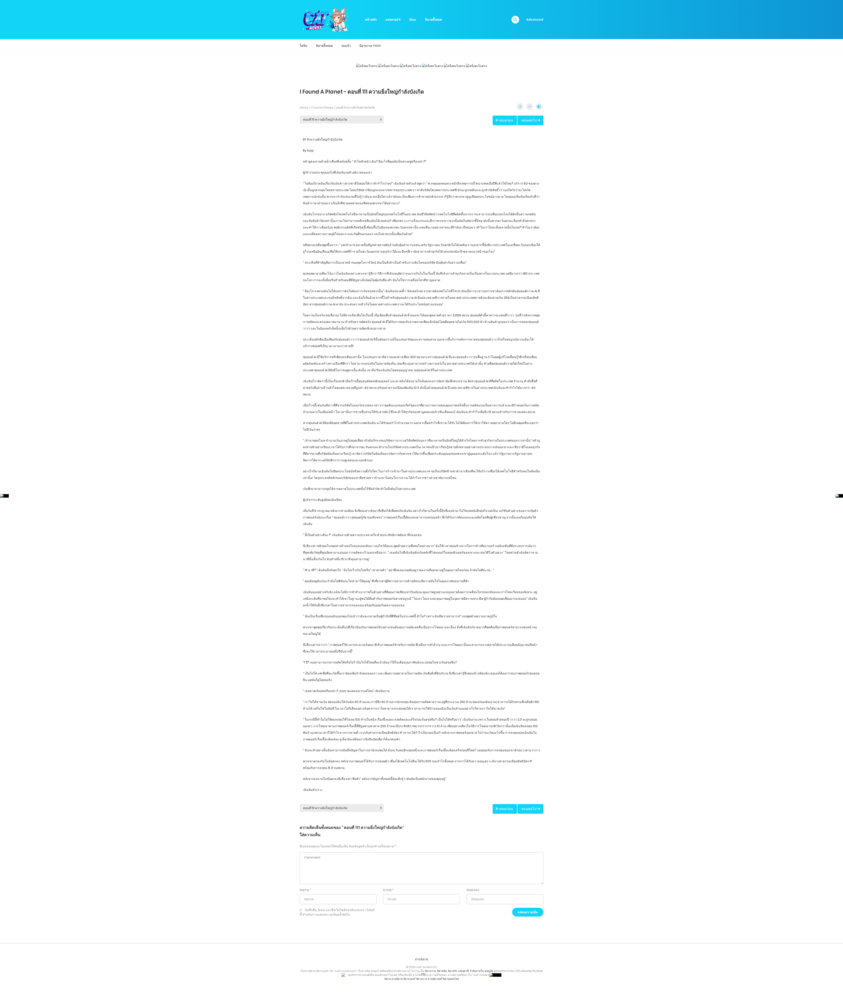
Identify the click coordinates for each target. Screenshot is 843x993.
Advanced (534, 19)
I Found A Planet (322, 107)
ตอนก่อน (506, 120)
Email (387, 890)
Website (473, 890)
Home (304, 107)
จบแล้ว (346, 45)
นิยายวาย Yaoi (370, 45)
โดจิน (303, 45)
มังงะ (412, 19)
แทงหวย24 (393, 19)
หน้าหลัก (371, 19)
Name (304, 890)
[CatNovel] (325, 19)
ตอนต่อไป (529, 120)
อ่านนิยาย (421, 959)
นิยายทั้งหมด (433, 19)
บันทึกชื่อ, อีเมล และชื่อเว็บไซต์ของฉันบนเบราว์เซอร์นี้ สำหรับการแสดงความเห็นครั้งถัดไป (337, 912)
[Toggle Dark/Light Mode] (539, 106)
